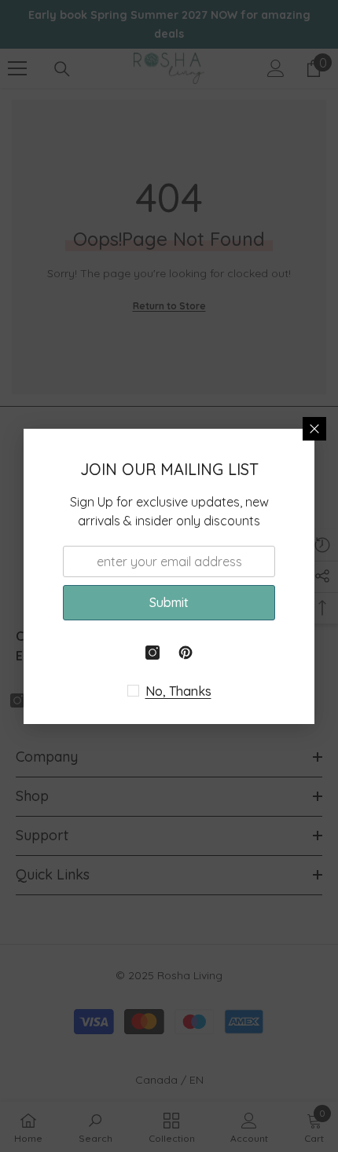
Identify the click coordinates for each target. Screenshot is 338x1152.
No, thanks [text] (178, 691)
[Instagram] (152, 652)
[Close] (314, 429)
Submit (169, 602)
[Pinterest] (185, 652)
